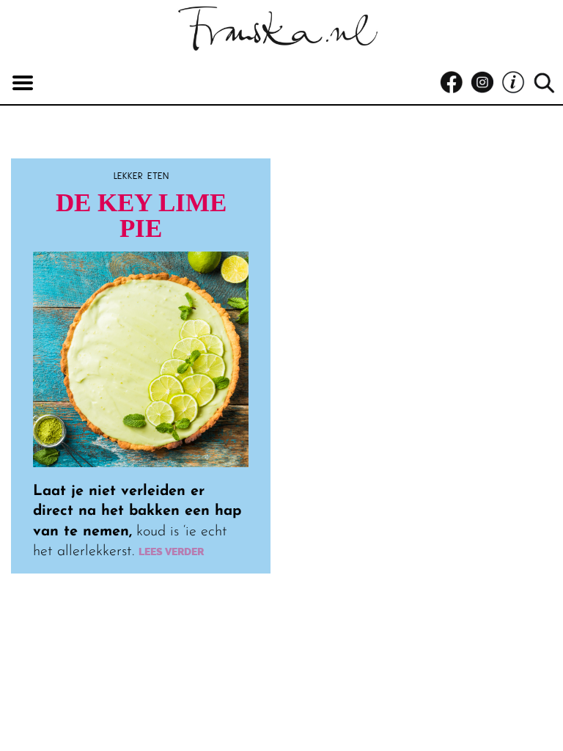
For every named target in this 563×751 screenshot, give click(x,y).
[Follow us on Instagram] (486, 83)
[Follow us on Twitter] (516, 83)
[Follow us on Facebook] (455, 83)
